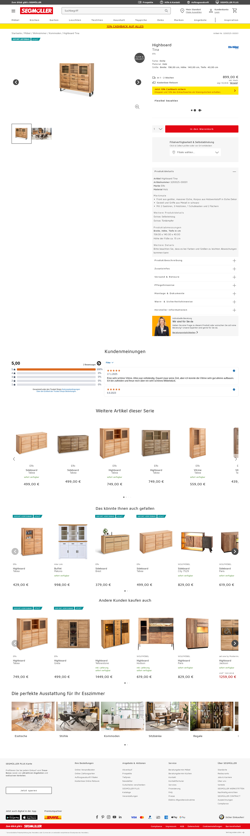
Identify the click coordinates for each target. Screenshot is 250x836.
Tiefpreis (126, 777)
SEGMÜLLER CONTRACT (229, 796)
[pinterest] (103, 817)
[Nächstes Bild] (138, 82)
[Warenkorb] (235, 11)
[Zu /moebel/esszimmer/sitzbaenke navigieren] (167, 716)
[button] (137, 107)
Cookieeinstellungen (212, 826)
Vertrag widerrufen (233, 832)
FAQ (170, 792)
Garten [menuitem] (54, 20)
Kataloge (126, 792)
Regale (197, 736)
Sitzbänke (155, 736)
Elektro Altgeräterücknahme (182, 800)
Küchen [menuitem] (34, 20)
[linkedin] (120, 817)
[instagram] (108, 817)
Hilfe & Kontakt (172, 2)
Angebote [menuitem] (200, 20)
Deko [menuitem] (160, 20)
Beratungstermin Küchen (180, 773)
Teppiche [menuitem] (141, 20)
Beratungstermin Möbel (179, 769)
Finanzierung (174, 788)
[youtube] (114, 817)
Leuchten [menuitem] (75, 20)
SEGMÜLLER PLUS (229, 2)
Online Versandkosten (85, 769)
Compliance (223, 803)
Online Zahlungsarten (85, 773)
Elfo (154, 53)
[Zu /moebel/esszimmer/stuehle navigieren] (78, 716)
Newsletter (127, 781)
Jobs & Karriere (225, 777)
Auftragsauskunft (200, 2)
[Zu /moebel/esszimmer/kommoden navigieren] (122, 716)
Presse (172, 796)
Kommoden (112, 736)
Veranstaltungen (130, 796)
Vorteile (221, 784)
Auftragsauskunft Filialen (86, 777)
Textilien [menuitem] (97, 20)
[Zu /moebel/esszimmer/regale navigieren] (211, 716)
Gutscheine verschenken (133, 784)
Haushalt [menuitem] (119, 20)
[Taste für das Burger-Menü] (13, 10)
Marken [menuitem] (179, 20)
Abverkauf (127, 769)
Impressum (171, 826)
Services (172, 784)
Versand (234, 83)
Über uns (222, 781)
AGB (182, 826)
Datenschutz (193, 826)
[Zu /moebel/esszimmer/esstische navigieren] (33, 716)
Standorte (222, 769)
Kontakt (172, 777)
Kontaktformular (176, 781)
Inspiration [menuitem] (231, 20)
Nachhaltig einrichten (228, 792)
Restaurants (223, 773)
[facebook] (97, 817)
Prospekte (148, 2)
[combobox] (158, 129)
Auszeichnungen (225, 800)
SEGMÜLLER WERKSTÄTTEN (231, 788)
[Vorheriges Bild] (16, 82)
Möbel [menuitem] (15, 20)
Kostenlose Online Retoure (87, 781)
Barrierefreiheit (233, 826)
